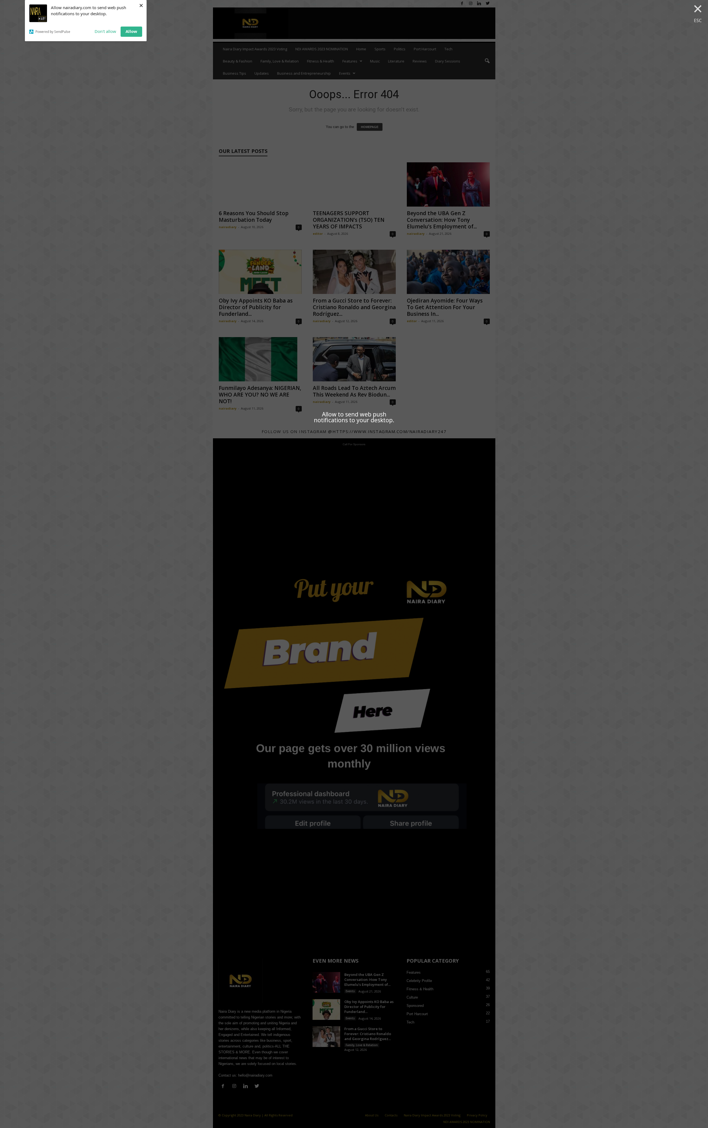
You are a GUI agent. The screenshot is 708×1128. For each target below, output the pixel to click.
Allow (131, 31)
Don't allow (105, 31)
